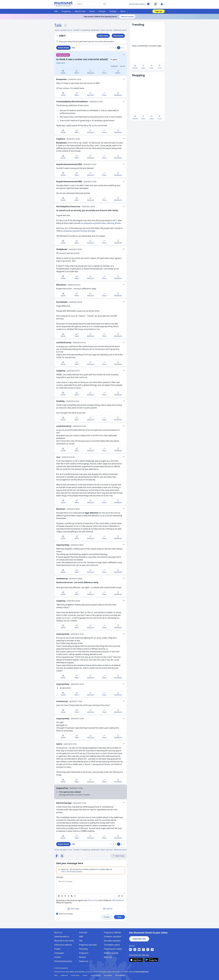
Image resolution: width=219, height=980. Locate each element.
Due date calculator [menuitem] (112, 940)
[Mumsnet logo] (63, 4)
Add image (75, 909)
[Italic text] (68, 896)
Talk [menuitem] (56, 11)
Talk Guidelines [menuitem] (120, 975)
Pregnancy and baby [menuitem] (88, 944)
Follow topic (103, 36)
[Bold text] (58, 896)
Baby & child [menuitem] (80, 11)
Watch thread (63, 48)
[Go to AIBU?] (57, 36)
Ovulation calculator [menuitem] (112, 936)
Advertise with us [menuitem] (61, 936)
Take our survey (127, 16)
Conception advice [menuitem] (112, 944)
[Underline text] (62, 896)
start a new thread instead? (71, 871)
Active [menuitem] (57, 30)
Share (104, 73)
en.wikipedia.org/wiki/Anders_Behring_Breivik (101, 223)
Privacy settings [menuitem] (96, 975)
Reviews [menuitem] (82, 957)
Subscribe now (139, 939)
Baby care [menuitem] (108, 957)
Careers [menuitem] (57, 957)
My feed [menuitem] (63, 30)
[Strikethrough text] (65, 896)
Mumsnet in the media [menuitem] (64, 940)
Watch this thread (66, 914)
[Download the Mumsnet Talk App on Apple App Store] (136, 960)
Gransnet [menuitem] (83, 932)
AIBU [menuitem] (81, 936)
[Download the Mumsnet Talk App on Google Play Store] (151, 960)
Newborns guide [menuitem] (111, 953)
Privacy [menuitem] (85, 975)
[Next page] (124, 48)
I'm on (160, 68)
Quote (63, 73)
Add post (90, 73)
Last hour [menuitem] (109, 30)
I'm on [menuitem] (69, 30)
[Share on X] (62, 856)
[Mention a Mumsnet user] (119, 896)
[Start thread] (155, 4)
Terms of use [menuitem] (75, 975)
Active (151, 68)
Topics (143, 68)
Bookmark (118, 95)
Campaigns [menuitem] (59, 953)
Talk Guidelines (118, 900)
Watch (118, 73)
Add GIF (109, 909)
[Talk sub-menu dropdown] (65, 25)
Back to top (120, 856)
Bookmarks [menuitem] (95, 30)
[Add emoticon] (122, 896)
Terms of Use (93, 900)
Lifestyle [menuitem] (101, 11)
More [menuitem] (123, 11)
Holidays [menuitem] (113, 11)
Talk (58, 25)
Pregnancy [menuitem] (66, 11)
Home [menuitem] (91, 11)
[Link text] (71, 896)
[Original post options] (124, 54)
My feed (135, 68)
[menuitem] (130, 949)
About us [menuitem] (58, 932)
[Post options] (124, 79)
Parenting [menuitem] (83, 949)
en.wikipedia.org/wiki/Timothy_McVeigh (78, 231)
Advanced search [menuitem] (120, 30)
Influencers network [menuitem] (63, 944)
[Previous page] (111, 48)
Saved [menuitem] (102, 30)
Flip (73, 48)
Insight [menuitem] (57, 949)
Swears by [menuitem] (83, 961)
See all (122, 66)
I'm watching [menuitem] (85, 30)
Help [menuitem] (56, 975)
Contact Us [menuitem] (64, 975)
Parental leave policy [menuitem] (63, 961)
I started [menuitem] (76, 30)
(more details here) (142, 972)
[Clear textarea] (74, 896)
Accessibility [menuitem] (108, 975)
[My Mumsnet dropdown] (163, 4)
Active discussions (137, 4)
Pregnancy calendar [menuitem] (112, 932)
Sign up (158, 11)
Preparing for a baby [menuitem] (113, 949)
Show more (60, 63)
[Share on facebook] (56, 856)
